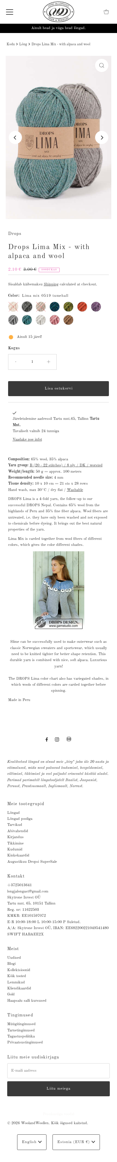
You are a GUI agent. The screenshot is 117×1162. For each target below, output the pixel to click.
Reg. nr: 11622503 (23, 910)
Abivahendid (17, 831)
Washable (75, 490)
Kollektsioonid (18, 970)
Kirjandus (15, 837)
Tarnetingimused (21, 1030)
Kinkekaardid (18, 855)
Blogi (11, 964)
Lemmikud (16, 982)
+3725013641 (19, 885)
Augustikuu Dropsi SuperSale (32, 862)
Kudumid (14, 849)
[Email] (68, 741)
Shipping (51, 284)
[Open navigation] (10, 12)
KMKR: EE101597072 (26, 916)
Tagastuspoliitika (21, 1036)
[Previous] (15, 137)
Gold (11, 994)
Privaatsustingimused (25, 1042)
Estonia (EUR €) (74, 1142)
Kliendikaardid (19, 988)
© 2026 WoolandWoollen (28, 1123)
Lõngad (13, 813)
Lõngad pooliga (19, 819)
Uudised (14, 958)
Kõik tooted (16, 976)
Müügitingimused (21, 1024)
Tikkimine (15, 843)
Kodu (11, 44)
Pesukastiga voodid (58, 1114)
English (30, 1142)
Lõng (23, 44)
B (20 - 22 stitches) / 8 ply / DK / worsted (66, 465)
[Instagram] (57, 740)
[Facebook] (47, 740)
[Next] (101, 137)
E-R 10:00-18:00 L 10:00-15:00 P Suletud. (44, 922)
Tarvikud (14, 825)
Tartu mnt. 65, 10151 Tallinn (31, 903)
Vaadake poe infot (27, 439)
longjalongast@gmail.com (27, 891)
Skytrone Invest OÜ (23, 897)
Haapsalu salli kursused (26, 1001)
